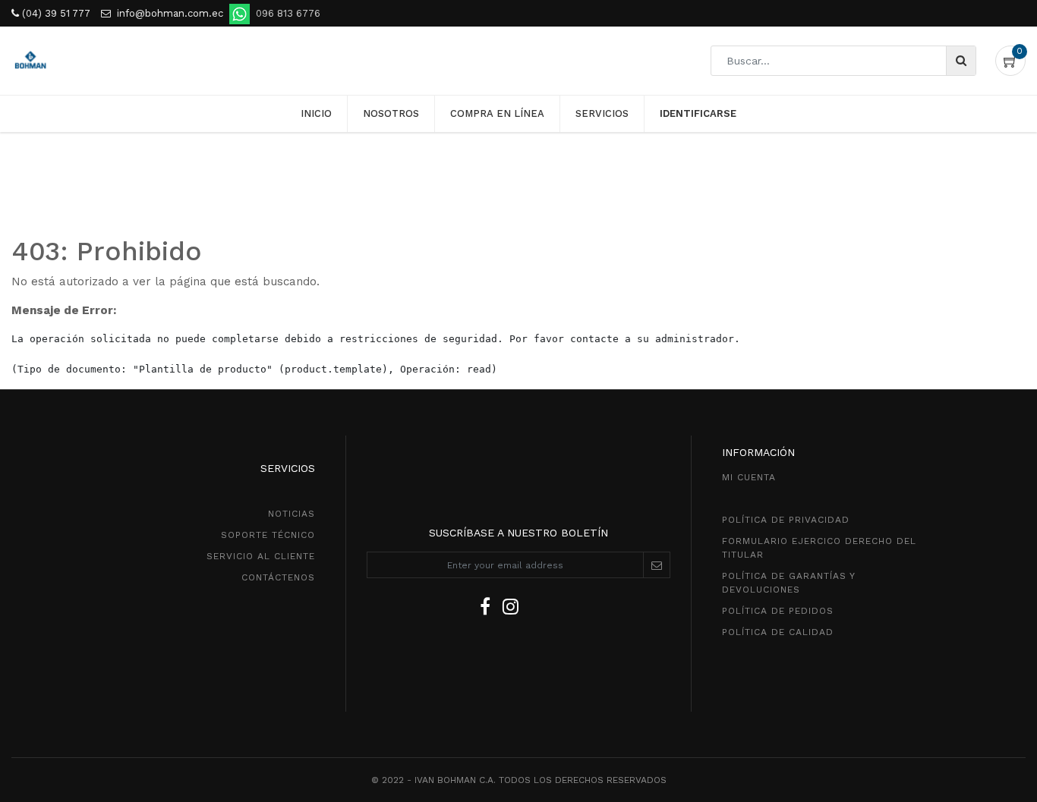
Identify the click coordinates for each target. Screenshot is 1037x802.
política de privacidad (785, 519)
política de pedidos (778, 610)
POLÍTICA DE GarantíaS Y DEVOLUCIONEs (788, 583)
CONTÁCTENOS (278, 577)
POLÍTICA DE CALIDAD (778, 632)
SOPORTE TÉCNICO (268, 535)
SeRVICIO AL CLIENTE (260, 556)
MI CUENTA (749, 477)
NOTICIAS (291, 513)
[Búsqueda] (961, 60)
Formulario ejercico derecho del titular (819, 548)
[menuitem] (316, 114)
